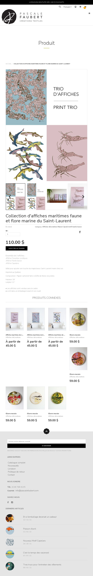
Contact (11, 474)
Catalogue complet (16, 462)
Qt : (7, 231)
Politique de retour (16, 471)
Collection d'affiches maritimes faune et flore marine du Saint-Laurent (44, 218)
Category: (38, 227)
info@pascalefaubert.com (27, 490)
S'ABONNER (46, 446)
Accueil (8, 64)
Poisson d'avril (29, 528)
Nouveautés (13, 465)
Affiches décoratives (49, 227)
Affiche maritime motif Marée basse (41, 335)
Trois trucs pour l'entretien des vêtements (42, 564)
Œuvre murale (75, 335)
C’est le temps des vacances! (36, 552)
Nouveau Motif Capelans (34, 540)
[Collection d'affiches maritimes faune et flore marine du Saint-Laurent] (46, 125)
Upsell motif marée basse (72, 227)
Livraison (12, 468)
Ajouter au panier (16, 248)
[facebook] (8, 502)
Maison (60, 227)
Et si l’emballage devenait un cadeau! (39, 516)
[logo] (22, 17)
